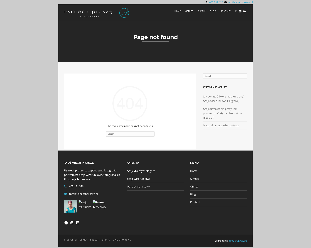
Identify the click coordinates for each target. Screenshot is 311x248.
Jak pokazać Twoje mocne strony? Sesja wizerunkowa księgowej (223, 99)
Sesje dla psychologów (141, 171)
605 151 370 (216, 2)
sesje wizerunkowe (138, 179)
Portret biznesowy (138, 186)
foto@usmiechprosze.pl (240, 2)
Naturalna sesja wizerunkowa (221, 125)
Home (177, 11)
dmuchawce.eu (238, 240)
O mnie (202, 11)
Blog (213, 11)
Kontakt (226, 11)
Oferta (189, 11)
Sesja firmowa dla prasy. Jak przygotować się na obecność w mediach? (222, 113)
